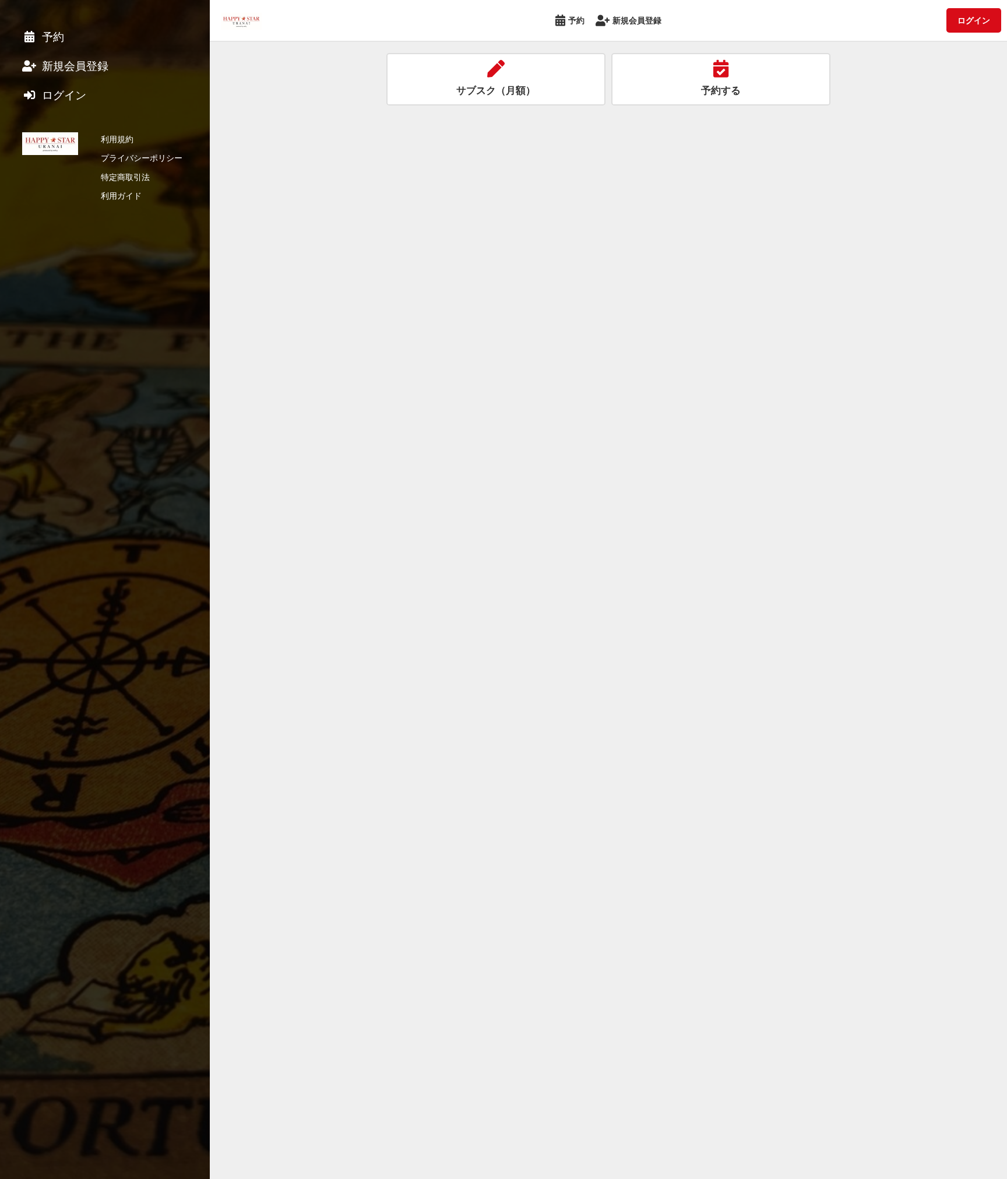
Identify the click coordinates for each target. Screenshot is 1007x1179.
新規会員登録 (636, 20)
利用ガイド (121, 195)
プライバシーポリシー (141, 158)
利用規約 (117, 139)
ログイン (973, 20)
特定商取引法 (125, 177)
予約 (576, 20)
